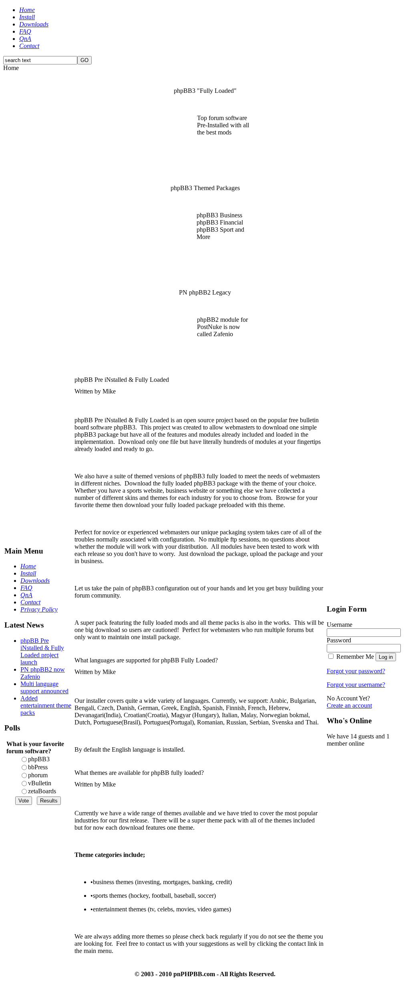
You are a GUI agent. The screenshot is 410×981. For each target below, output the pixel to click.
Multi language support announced (44, 687)
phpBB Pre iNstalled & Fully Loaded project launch (42, 651)
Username (339, 624)
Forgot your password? (356, 671)
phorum (38, 775)
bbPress (38, 767)
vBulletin (39, 783)
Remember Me (355, 656)
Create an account (349, 705)
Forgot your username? (356, 684)
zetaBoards (42, 791)
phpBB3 (39, 759)
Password (339, 640)
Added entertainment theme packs (45, 705)
